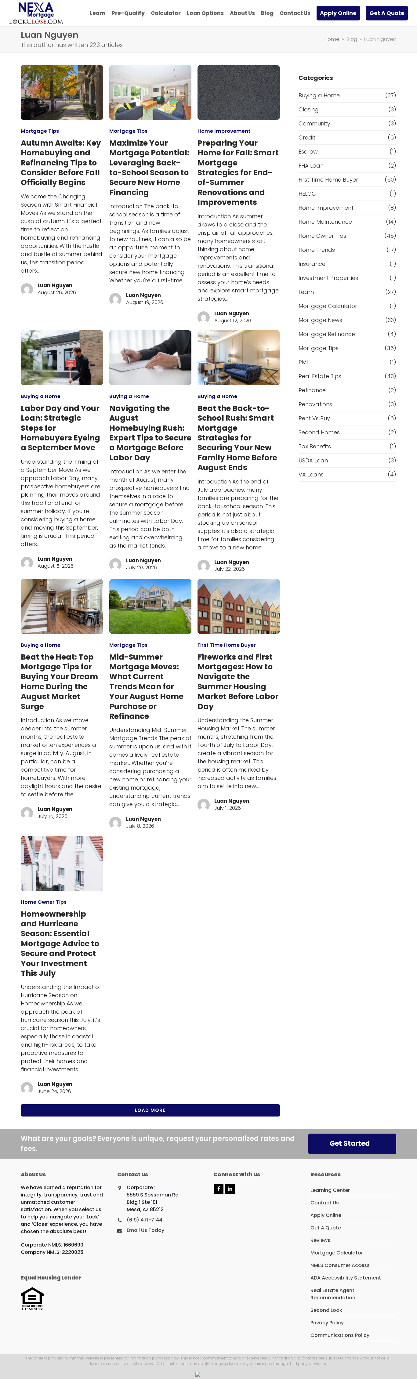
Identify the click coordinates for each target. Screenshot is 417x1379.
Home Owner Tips (44, 902)
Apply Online (325, 1215)
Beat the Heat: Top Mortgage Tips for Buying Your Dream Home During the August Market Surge (59, 682)
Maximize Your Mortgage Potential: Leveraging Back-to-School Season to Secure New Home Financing (149, 168)
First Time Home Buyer (227, 645)
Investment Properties (328, 278)
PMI (303, 362)
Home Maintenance (325, 222)
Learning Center (330, 1190)
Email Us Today (145, 1230)
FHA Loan (311, 165)
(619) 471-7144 (144, 1219)
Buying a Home (40, 396)
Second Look (326, 1310)
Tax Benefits (315, 446)
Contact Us (324, 1202)
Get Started (350, 1143)
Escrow (308, 151)
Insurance (312, 264)
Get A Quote (325, 1227)
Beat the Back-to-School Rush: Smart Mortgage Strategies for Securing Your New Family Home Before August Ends (237, 438)
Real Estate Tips (320, 376)
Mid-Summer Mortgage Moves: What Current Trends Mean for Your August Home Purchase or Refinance (146, 687)
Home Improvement (224, 131)
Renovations (315, 404)
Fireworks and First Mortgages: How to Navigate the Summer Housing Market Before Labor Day (238, 682)
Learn (306, 292)
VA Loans (311, 474)
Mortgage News (320, 320)
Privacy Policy (327, 1322)
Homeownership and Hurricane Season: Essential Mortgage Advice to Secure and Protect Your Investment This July (60, 944)
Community (314, 123)
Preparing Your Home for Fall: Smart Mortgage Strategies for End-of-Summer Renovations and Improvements (238, 173)
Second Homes (319, 432)
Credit (307, 137)
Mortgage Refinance (327, 334)
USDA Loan (313, 460)
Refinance (312, 390)
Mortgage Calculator (328, 306)
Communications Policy (339, 1335)
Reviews (320, 1240)
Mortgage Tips (40, 131)
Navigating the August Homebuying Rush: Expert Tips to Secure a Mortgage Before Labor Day (150, 433)
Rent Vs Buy (314, 418)
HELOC (307, 193)
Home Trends (317, 250)
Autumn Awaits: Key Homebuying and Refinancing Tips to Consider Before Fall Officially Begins (61, 163)
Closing (309, 109)
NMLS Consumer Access (340, 1265)
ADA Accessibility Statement (345, 1277)
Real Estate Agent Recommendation (332, 1294)
